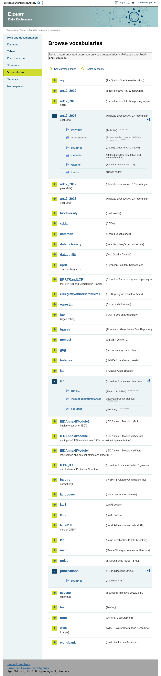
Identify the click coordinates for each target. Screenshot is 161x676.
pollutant (76, 408)
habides (66, 360)
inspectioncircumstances (86, 398)
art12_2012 (68, 90)
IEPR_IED (67, 465)
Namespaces (15, 86)
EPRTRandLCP (71, 279)
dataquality (68, 254)
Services (12, 79)
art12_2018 (68, 101)
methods (76, 155)
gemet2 (65, 339)
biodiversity (69, 213)
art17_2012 (68, 184)
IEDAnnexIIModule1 (75, 421)
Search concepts (95, 69)
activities (76, 129)
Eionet (23, 30)
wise (63, 628)
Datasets (12, 44)
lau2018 (66, 525)
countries (76, 147)
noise (64, 560)
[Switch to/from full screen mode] (134, 3)
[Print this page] (129, 3)
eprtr (63, 265)
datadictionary (70, 244)
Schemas (13, 65)
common (66, 234)
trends (75, 172)
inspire (65, 479)
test (63, 607)
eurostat (66, 304)
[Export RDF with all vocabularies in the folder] (148, 120)
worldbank (68, 642)
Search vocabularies (65, 69)
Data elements (16, 58)
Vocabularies (16, 72)
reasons (75, 164)
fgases (65, 329)
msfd (64, 550)
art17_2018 (68, 198)
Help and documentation (22, 37)
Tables (11, 51)
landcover (67, 494)
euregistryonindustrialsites (80, 294)
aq (62, 80)
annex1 (75, 390)
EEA (23, 3)
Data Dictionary (37, 30)
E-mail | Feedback (18, 664)
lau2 (63, 515)
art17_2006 (68, 115)
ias (62, 370)
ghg (63, 350)
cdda (64, 223)
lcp (62, 540)
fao (62, 314)
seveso (65, 592)
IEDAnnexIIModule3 (75, 436)
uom (63, 617)
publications (69, 571)
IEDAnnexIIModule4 (75, 450)
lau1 (63, 504)
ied (62, 381)
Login (122, 2)
